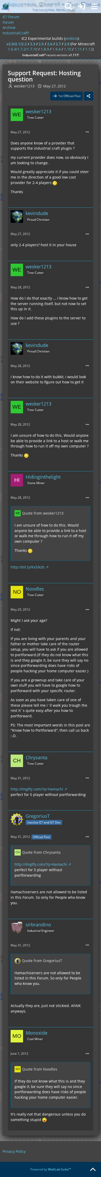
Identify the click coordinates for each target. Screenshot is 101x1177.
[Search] (68, 6)
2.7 (58, 43)
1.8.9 (45, 49)
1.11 (78, 49)
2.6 (49, 43)
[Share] (88, 96)
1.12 (88, 49)
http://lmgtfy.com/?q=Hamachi (37, 789)
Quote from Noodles (39, 1069)
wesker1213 (24, 86)
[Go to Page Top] (92, 1169)
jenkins (71, 38)
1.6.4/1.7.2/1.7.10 (22, 49)
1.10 (67, 49)
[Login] (81, 6)
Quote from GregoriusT (42, 960)
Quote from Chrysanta (41, 852)
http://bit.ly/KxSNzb (28, 567)
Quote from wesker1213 (42, 513)
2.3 (32, 43)
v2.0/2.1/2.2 (16, 43)
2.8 (66, 43)
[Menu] (94, 6)
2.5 (41, 43)
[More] (87, 132)
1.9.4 (56, 49)
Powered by (50, 1169)
